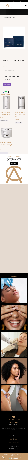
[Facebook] (11, 439)
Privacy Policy (14, 455)
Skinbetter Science (11, 16)
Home (4, 16)
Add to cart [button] (4, 120)
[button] (3, 92)
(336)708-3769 (14, 159)
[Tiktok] (16, 439)
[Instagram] (13, 439)
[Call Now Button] (3, 457)
